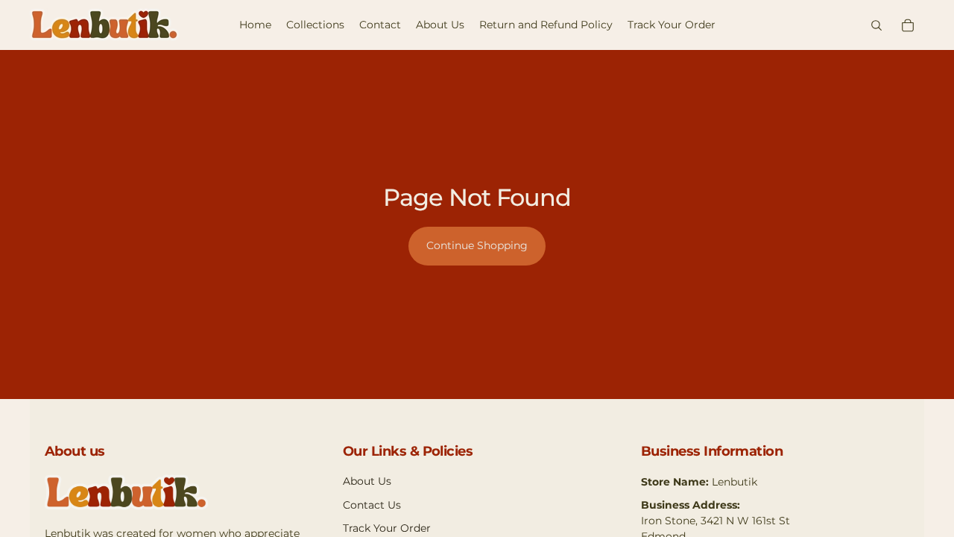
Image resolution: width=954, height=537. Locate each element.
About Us (367, 481)
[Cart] (907, 25)
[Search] (876, 25)
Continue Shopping (477, 245)
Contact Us (372, 505)
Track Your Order (387, 528)
